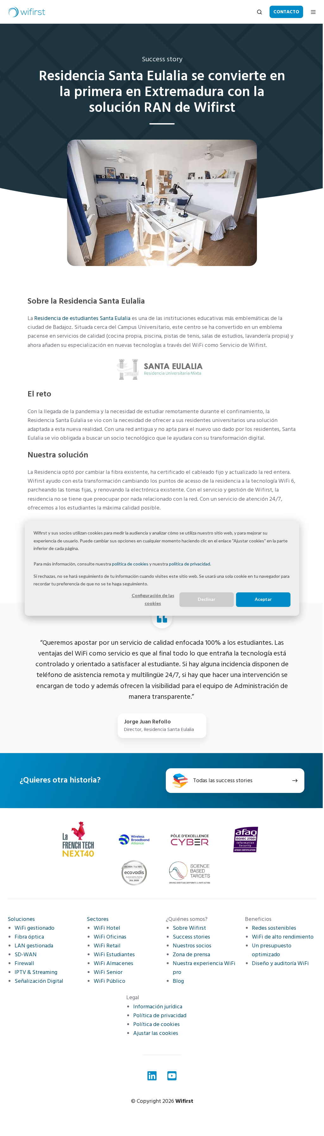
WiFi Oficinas (110, 937)
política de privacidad (189, 563)
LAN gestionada (34, 946)
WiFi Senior (108, 972)
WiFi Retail (107, 946)
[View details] (152, 1076)
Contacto (286, 12)
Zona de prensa (191, 954)
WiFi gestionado (34, 928)
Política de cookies (156, 1024)
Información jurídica (157, 1007)
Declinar (206, 599)
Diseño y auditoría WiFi (280, 963)
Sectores (98, 919)
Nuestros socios (192, 946)
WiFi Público (109, 981)
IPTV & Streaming (36, 972)
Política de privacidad (159, 1015)
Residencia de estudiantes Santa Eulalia (82, 318)
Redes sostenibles (274, 928)
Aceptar (263, 599)
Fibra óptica (29, 937)
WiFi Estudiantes (114, 954)
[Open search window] (259, 12)
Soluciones (21, 919)
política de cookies (130, 563)
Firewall (24, 963)
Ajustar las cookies (155, 1033)
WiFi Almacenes (113, 963)
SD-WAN (26, 954)
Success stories (191, 937)
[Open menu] (313, 12)
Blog (178, 981)
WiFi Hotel (107, 928)
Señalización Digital (39, 981)
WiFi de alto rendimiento (283, 937)
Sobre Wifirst (189, 928)
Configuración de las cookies (153, 599)
